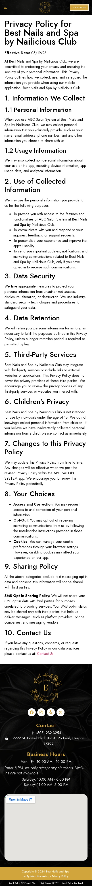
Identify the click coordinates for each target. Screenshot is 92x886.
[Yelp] (51, 712)
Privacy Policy (60, 876)
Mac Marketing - (41, 876)
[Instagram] (41, 712)
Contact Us (45, 653)
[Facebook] (32, 712)
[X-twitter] (60, 712)
